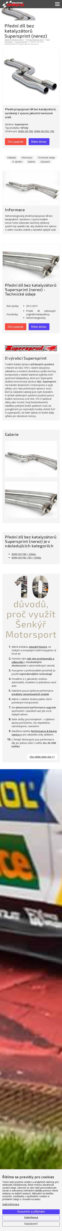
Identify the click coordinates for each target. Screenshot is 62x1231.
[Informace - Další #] (31, 188)
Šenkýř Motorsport (14, 39)
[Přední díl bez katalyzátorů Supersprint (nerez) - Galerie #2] (31, 500)
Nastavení (31, 1223)
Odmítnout (31, 1217)
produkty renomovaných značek (30, 694)
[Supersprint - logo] (31, 348)
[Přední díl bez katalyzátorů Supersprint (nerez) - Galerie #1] (31, 459)
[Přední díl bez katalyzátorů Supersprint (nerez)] (31, 76)
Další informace (10, 1204)
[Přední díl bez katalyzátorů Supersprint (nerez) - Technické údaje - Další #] (31, 262)
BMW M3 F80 (25, 131)
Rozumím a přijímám (31, 1211)
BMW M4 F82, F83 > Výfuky (26, 557)
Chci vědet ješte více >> (42, 756)
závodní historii (38, 646)
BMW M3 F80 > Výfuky (24, 554)
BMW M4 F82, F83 (44, 131)
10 (31, 586)
